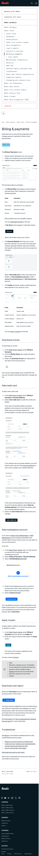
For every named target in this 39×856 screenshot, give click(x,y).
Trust (2, 853)
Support (16, 657)
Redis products (10, 22)
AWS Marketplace (30, 279)
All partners (4, 841)
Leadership (4, 823)
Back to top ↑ (32, 771)
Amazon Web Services (7, 833)
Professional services (7, 849)
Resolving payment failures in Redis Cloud (19, 742)
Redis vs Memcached (7, 807)
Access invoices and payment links (16, 746)
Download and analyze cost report (13, 752)
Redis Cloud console (15, 350)
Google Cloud (5, 836)
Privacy (9, 853)
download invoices (16, 222)
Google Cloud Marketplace (13, 279)
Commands (7, 106)
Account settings (28, 465)
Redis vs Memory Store (7, 810)
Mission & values (5, 820)
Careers (3, 825)
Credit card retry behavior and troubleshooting (20, 744)
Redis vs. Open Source (7, 812)
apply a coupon (15, 331)
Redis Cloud (20, 122)
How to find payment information (15, 748)
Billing (7, 735)
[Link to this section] (21, 340)
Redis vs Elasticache (7, 805)
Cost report (8, 719)
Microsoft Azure (5, 838)
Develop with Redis (12, 11)
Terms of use (17, 853)
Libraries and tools (12, 17)
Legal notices (28, 853)
